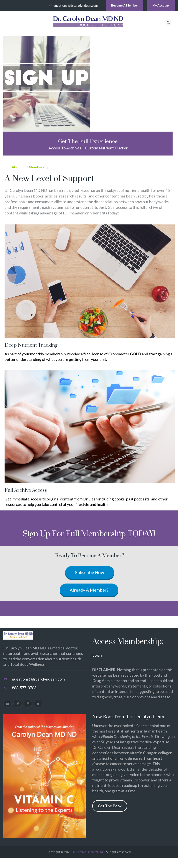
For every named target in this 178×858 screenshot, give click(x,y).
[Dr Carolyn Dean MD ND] (88, 22)
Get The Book (110, 805)
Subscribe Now (89, 572)
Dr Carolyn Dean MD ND (88, 852)
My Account (161, 5)
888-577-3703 (24, 687)
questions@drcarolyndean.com (75, 5)
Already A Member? (89, 589)
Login (97, 655)
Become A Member (124, 5)
